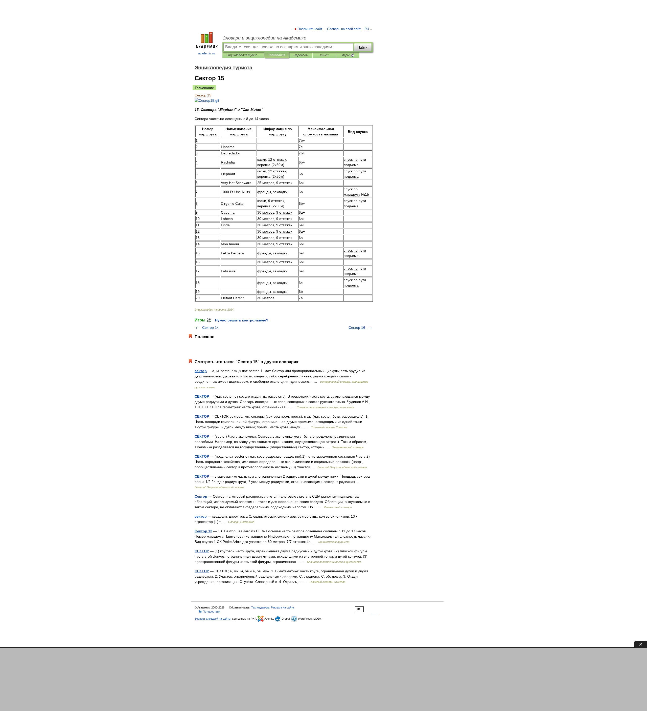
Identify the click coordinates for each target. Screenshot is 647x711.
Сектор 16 (357, 328)
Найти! (362, 47)
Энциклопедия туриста (243, 55)
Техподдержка (260, 607)
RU (366, 29)
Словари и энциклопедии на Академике (264, 37)
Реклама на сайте (282, 607)
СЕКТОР (202, 396)
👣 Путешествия (209, 611)
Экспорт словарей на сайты (212, 618)
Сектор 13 (203, 531)
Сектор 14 (210, 328)
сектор (201, 371)
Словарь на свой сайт (344, 29)
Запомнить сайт (310, 29)
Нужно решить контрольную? (241, 320)
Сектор (201, 496)
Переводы (300, 55)
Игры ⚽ (348, 55)
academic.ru (206, 53)
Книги (324, 55)
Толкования (276, 55)
